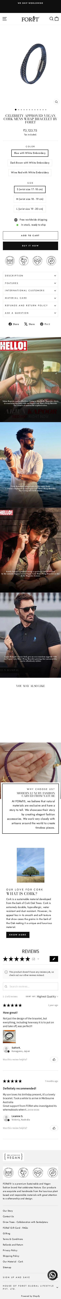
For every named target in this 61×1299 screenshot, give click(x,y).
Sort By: (31, 996)
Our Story (8, 1210)
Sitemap (7, 1267)
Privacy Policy (10, 1250)
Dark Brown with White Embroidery (29, 163)
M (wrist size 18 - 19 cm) (29, 199)
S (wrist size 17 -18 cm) (30, 189)
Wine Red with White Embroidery (30, 172)
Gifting (6, 1233)
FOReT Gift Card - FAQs (15, 1227)
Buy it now (30, 245)
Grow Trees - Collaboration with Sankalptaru (25, 1222)
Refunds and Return (13, 1244)
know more (17, 934)
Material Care (16, 297)
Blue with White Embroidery (30, 153)
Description (14, 275)
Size (30, 182)
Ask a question (17, 312)
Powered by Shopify (30, 1296)
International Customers (25, 290)
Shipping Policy (11, 1256)
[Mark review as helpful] (54, 1059)
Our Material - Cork (13, 1261)
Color (30, 146)
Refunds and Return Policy (26, 305)
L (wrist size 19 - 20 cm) (29, 209)
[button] (38, 959)
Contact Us (8, 1216)
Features (11, 283)
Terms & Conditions (13, 1239)
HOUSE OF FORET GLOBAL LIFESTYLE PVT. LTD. (28, 1287)
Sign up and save (16, 1277)
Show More (33, 1110)
